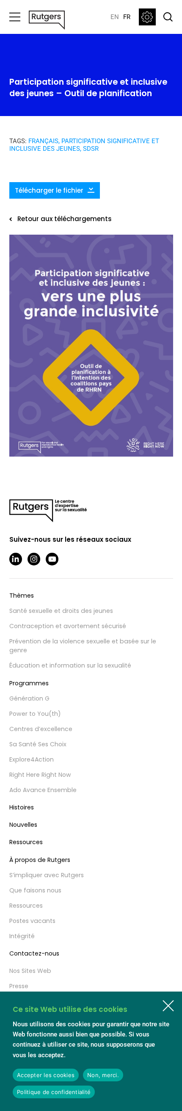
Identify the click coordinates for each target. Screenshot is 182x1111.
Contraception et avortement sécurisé (67, 626)
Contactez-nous (34, 953)
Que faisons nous (35, 890)
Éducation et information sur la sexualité (70, 665)
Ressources (26, 842)
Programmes (29, 683)
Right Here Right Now (40, 774)
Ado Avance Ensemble (43, 790)
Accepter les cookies (45, 1075)
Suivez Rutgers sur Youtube (52, 559)
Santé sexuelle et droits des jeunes (61, 611)
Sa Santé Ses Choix (37, 744)
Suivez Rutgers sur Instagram (34, 559)
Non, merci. (103, 1075)
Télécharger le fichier (49, 190)
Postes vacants (32, 921)
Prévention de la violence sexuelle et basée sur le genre (82, 645)
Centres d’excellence (40, 729)
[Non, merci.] (168, 1005)
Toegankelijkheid (147, 16)
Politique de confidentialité (54, 1092)
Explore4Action (31, 759)
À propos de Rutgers (39, 860)
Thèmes (21, 595)
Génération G (29, 698)
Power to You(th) (35, 713)
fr (126, 17)
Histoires (21, 807)
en (114, 17)
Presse (18, 986)
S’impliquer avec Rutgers (46, 875)
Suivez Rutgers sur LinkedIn (15, 559)
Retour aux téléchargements (64, 219)
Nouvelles (23, 824)
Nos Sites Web (30, 971)
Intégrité (22, 936)
